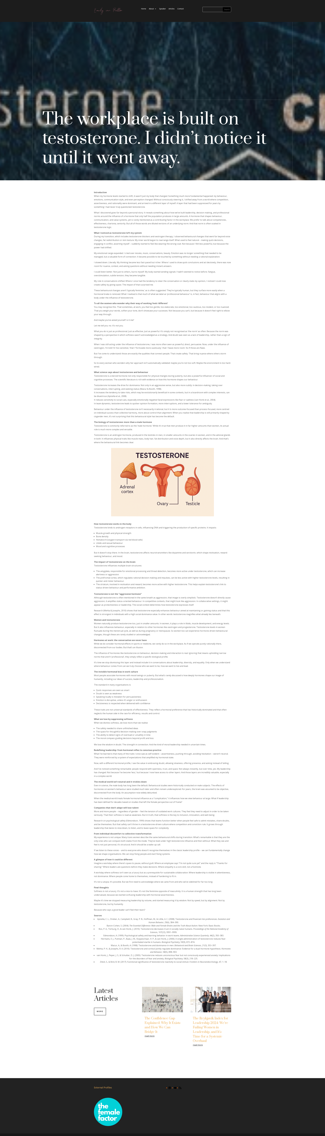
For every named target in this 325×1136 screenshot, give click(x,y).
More (100, 1011)
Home (143, 9)
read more (150, 1036)
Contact (180, 9)
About (151, 9)
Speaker (162, 9)
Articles (172, 9)
